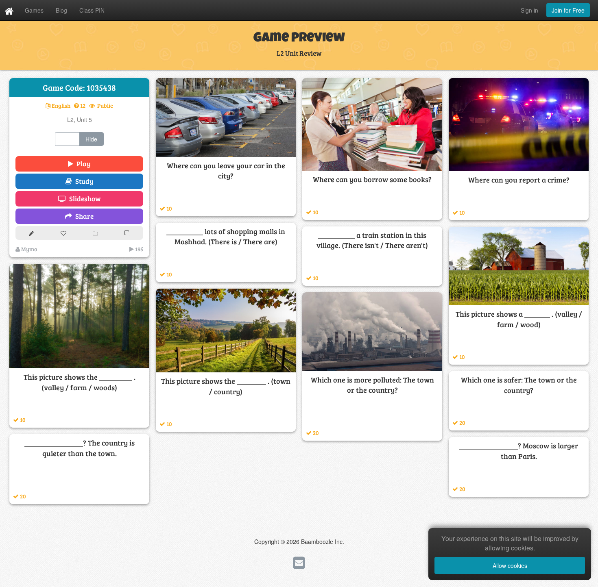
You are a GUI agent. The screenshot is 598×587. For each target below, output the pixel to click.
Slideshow (83, 198)
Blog (61, 10)
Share (83, 216)
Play (82, 163)
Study (83, 181)
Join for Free (568, 10)
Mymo (28, 249)
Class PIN (92, 10)
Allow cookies (510, 565)
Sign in (529, 10)
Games (34, 10)
